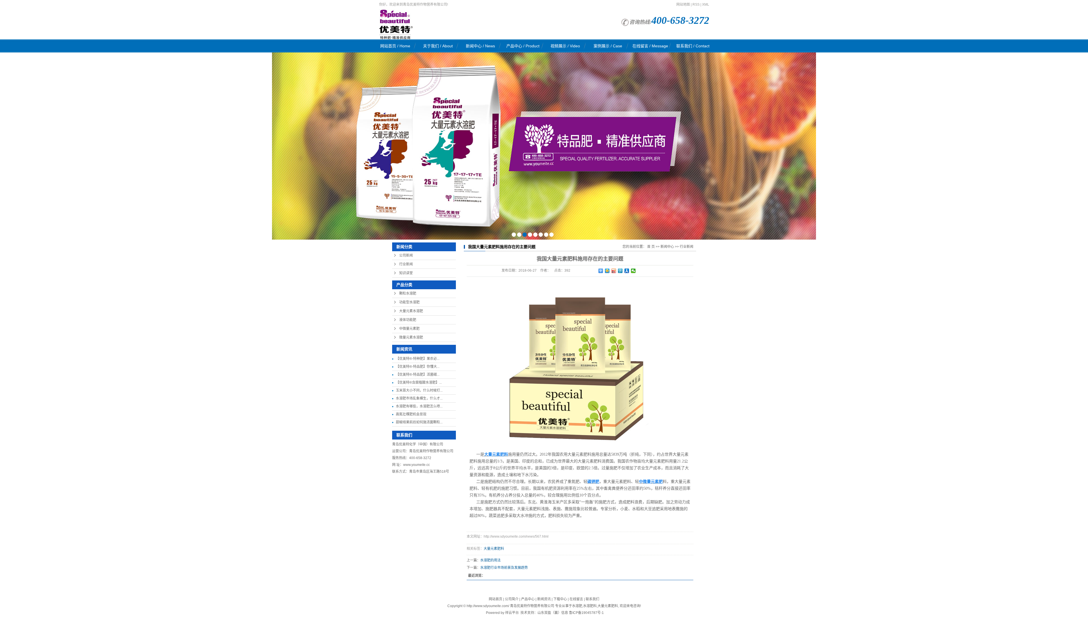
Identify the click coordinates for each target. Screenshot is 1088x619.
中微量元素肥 (409, 329)
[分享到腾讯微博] (620, 271)
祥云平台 (512, 613)
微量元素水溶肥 (411, 337)
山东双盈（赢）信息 (552, 613)
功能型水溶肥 (409, 302)
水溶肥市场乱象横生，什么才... (419, 398)
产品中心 (522, 46)
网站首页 (395, 46)
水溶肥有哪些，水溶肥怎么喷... (419, 406)
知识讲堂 (406, 273)
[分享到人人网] (626, 271)
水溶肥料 (590, 606)
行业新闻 (406, 264)
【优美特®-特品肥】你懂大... (417, 367)
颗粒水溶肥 (407, 293)
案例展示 (608, 46)
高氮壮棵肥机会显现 (411, 414)
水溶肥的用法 (490, 560)
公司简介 (511, 599)
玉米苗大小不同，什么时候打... (419, 390)
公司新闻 (406, 255)
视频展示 (565, 46)
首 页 (651, 247)
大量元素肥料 (494, 549)
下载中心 (560, 599)
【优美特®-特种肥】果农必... (417, 359)
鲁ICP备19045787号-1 (586, 613)
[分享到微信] (633, 271)
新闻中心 (480, 46)
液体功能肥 (407, 320)
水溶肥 (577, 606)
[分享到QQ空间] (607, 271)
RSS (696, 5)
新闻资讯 (544, 599)
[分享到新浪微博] (613, 271)
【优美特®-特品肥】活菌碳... (417, 375)
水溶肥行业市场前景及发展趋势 (504, 568)
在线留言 (650, 46)
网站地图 (683, 5)
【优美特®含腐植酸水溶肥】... (419, 383)
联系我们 (692, 46)
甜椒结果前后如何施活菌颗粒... (419, 422)
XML (705, 5)
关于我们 (438, 46)
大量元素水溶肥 (411, 311)
